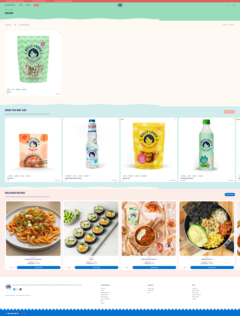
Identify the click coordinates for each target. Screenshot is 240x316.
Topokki (102, 303)
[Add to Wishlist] (59, 32)
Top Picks (103, 288)
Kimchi (102, 290)
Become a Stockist (196, 294)
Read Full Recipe (38, 267)
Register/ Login (195, 290)
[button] (58, 94)
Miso (102, 301)
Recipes (194, 299)
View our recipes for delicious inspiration (51, 1)
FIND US (36, 5)
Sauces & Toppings (105, 299)
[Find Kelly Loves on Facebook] (14, 289)
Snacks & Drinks (104, 296)
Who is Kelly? (195, 292)
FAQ (149, 292)
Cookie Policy (151, 290)
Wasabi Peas (8, 92)
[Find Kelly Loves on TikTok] (21, 289)
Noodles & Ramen (105, 292)
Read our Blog (195, 296)
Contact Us (194, 288)
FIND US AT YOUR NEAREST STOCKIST (27, 1)
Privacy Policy (151, 288)
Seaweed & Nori (104, 294)
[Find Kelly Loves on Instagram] (17, 289)
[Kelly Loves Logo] (120, 5)
